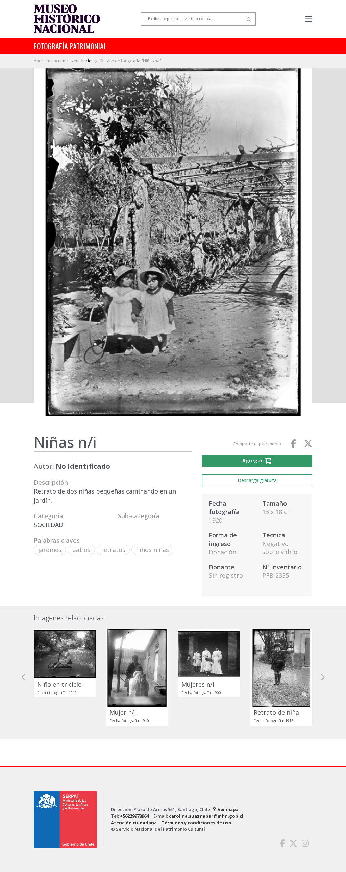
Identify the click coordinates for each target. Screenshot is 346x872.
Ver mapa (225, 809)
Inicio (87, 61)
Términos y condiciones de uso (196, 823)
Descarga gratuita (257, 480)
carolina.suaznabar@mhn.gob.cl (206, 816)
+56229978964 (134, 816)
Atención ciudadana (134, 823)
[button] (24, 677)
